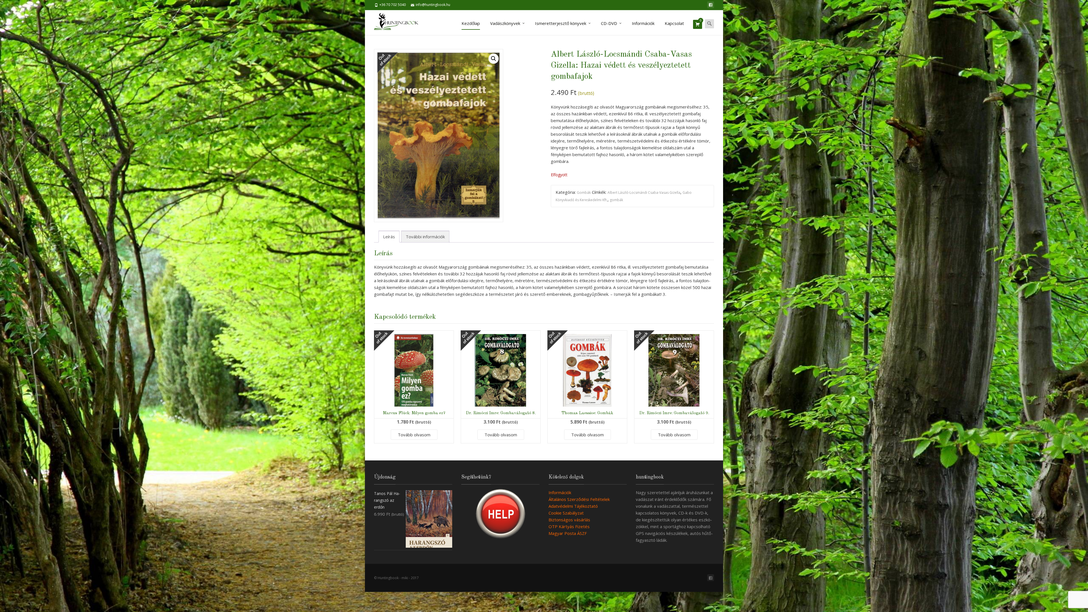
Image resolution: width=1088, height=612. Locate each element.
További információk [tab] (425, 236)
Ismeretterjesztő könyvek (560, 23)
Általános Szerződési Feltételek (579, 499)
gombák (616, 199)
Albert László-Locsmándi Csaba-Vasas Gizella (643, 192)
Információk (643, 23)
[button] (493, 59)
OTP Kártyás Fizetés (569, 526)
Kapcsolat (674, 23)
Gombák (584, 192)
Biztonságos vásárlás (569, 519)
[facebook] (710, 4)
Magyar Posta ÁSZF (568, 533)
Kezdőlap (471, 23)
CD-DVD (609, 23)
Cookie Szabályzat (566, 513)
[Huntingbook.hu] (399, 22)
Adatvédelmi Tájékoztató (573, 506)
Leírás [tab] (389, 236)
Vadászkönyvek (505, 23)
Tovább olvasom (414, 434)
